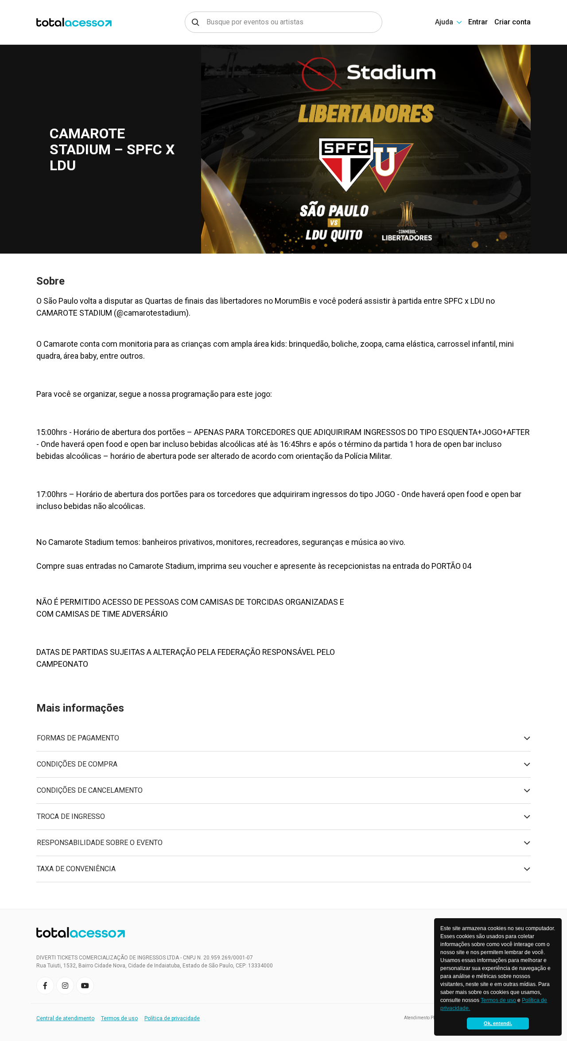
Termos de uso (498, 1000)
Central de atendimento (65, 1018)
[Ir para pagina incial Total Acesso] (85, 22)
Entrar (478, 22)
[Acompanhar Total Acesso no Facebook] (45, 985)
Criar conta (512, 22)
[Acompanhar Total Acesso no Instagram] (65, 985)
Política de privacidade (172, 1018)
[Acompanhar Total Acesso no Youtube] (85, 985)
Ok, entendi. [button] (498, 1023)
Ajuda (444, 22)
